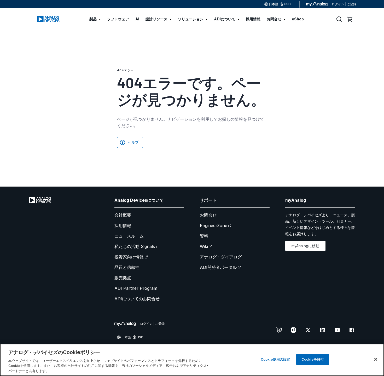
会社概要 (122, 215)
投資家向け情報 (129, 256)
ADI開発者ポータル (218, 267)
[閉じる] (375, 359)
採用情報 (122, 225)
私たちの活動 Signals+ (136, 246)
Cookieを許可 (312, 359)
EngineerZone (213, 225)
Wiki (204, 246)
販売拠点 (122, 277)
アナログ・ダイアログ (221, 256)
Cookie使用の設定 (275, 359)
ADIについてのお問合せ (137, 298)
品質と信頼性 (126, 267)
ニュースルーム (129, 236)
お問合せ (208, 215)
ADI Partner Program (135, 288)
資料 (204, 236)
